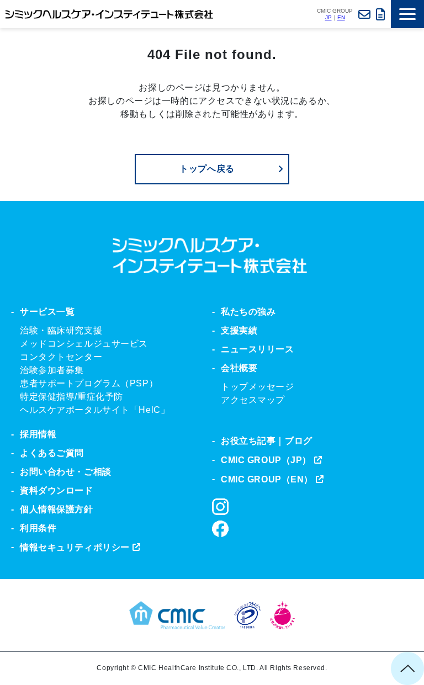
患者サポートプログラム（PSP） (89, 383)
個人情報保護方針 (56, 509)
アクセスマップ (253, 400)
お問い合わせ (364, 14)
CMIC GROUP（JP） (266, 460)
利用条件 (38, 528)
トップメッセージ (257, 386)
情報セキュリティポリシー (75, 547)
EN (341, 17)
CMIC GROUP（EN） (267, 479)
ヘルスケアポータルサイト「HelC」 (94, 410)
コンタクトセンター (61, 357)
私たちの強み (248, 311)
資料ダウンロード (380, 14)
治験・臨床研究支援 (61, 330)
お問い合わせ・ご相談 (66, 471)
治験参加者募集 (52, 370)
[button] (407, 14)
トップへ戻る (207, 168)
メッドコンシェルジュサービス (84, 343)
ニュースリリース (257, 349)
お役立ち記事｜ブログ (266, 440)
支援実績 (239, 330)
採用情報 (38, 434)
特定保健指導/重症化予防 (71, 396)
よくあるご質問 (52, 453)
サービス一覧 (47, 311)
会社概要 (239, 368)
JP (328, 17)
